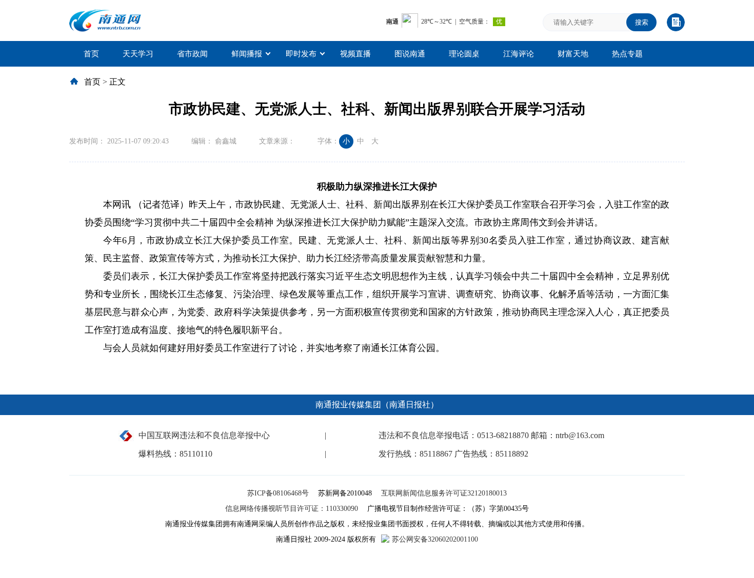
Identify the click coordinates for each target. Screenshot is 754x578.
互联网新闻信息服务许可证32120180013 (444, 493)
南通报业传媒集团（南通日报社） (377, 404)
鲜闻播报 (246, 54)
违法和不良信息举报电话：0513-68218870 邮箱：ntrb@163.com (491, 435)
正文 (117, 82)
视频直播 (355, 54)
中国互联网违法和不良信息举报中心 (204, 435)
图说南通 (409, 54)
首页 (91, 54)
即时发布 (301, 54)
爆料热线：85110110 (175, 453)
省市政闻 (192, 54)
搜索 (641, 22)
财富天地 (573, 54)
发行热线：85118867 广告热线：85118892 (453, 453)
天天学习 (138, 54)
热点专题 (627, 54)
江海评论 (518, 54)
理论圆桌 (464, 54)
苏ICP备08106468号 (279, 493)
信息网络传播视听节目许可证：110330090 (292, 508)
